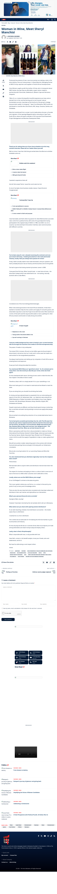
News (20, 768)
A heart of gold (23, 326)
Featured (3, 25)
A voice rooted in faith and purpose (22, 213)
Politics (19, 827)
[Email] (10, 42)
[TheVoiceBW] (3, 20)
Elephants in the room (18, 331)
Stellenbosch (13, 556)
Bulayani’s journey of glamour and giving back (27, 781)
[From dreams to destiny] (7, 771)
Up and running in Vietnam (20, 337)
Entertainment (28, 825)
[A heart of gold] (14, 326)
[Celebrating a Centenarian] (7, 805)
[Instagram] (21, 657)
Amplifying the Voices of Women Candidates (27, 792)
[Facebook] (21, 653)
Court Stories (12, 827)
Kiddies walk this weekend (27, 163)
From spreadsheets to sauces (20, 206)
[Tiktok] (21, 662)
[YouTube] (45, 836)
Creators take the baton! (19, 172)
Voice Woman (21, 556)
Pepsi (44, 552)
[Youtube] (35, 657)
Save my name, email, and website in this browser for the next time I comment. (22, 608)
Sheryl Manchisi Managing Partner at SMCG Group (39, 554)
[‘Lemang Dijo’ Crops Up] (14, 200)
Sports (4, 827)
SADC (25, 554)
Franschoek (12, 552)
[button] (45, 19)
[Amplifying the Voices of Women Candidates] (7, 794)
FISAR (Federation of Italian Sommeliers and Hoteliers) (39, 551)
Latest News (18, 825)
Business (36, 825)
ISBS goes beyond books (19, 175)
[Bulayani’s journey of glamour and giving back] (7, 782)
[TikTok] (51, 836)
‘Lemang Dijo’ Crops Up (26, 200)
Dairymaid (17, 551)
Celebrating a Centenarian (21, 803)
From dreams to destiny (21, 770)
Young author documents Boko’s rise (22, 334)
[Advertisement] (31, 133)
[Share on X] (7, 42)
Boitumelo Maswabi (14, 36)
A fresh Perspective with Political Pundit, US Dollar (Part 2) (31, 815)
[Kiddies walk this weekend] (14, 163)
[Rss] (54, 836)
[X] (35, 653)
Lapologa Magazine (32, 552)
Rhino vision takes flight (19, 169)
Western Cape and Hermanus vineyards (34, 556)
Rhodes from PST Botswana (16, 554)
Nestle (40, 552)
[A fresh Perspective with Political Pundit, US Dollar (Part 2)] (7, 816)
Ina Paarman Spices (21, 552)
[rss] (35, 662)
